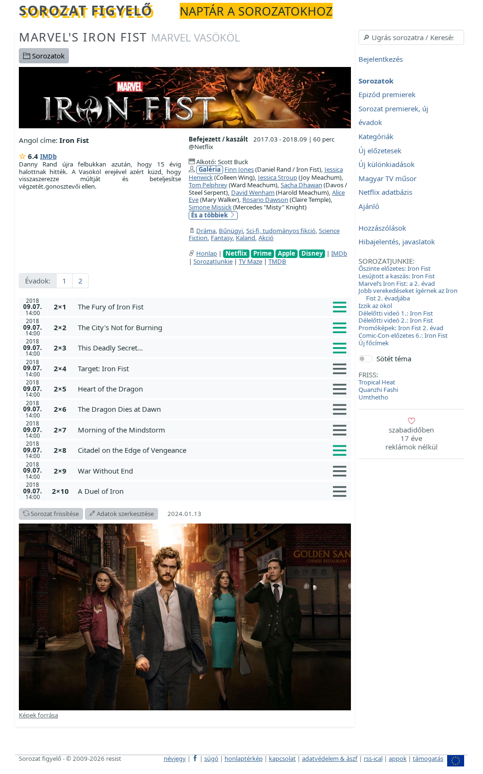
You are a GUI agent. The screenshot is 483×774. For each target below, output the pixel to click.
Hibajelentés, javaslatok (396, 242)
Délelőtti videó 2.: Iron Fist (395, 320)
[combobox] (411, 37)
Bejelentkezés (380, 59)
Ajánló (368, 206)
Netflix (236, 254)
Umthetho (373, 397)
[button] (212, 306)
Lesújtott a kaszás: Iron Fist (396, 276)
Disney (312, 254)
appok (398, 758)
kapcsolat (282, 758)
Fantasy (222, 237)
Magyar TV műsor (387, 178)
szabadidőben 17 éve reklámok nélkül (411, 438)
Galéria (210, 170)
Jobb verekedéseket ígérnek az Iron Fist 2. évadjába (408, 294)
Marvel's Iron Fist (129, 37)
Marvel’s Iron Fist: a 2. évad (396, 283)
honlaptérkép (244, 758)
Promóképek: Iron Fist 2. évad (400, 328)
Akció (266, 237)
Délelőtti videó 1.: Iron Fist (395, 313)
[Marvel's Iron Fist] (185, 96)
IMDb (48, 156)
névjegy (175, 758)
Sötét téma (393, 358)
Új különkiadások (386, 164)
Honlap (206, 253)
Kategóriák (375, 136)
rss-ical (373, 758)
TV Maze (250, 261)
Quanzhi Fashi (378, 389)
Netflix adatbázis (385, 192)
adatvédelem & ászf (330, 758)
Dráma (206, 230)
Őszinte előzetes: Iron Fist (394, 268)
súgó (211, 758)
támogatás (428, 758)
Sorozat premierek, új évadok (393, 115)
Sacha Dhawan (301, 185)
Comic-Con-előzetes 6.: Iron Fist (403, 335)
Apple (286, 254)
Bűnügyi (231, 230)
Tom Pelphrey (208, 185)
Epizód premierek (387, 95)
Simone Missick (210, 207)
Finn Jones (239, 169)
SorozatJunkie (213, 261)
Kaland (245, 237)
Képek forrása (38, 715)
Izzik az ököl (375, 305)
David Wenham (253, 192)
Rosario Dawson (265, 199)
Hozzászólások (382, 228)
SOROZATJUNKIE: (386, 261)
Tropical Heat (376, 382)
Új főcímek (373, 343)
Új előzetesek (379, 150)
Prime (262, 254)
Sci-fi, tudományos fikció (281, 230)
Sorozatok (47, 55)
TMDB (277, 261)
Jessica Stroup (277, 177)
